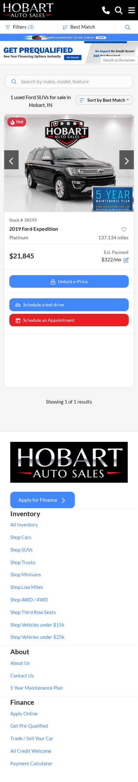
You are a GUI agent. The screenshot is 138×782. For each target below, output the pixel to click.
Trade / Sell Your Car (31, 738)
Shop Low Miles (26, 587)
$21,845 (21, 256)
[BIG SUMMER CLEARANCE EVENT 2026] (69, 37)
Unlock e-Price (73, 281)
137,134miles (113, 237)
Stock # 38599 (23, 220)
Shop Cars (20, 537)
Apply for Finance (37, 500)
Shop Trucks (23, 562)
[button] (105, 9)
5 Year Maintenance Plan (36, 688)
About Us (20, 663)
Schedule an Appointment (48, 320)
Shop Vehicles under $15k (37, 625)
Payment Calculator (31, 763)
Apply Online (24, 713)
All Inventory (24, 524)
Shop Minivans (25, 574)
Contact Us (22, 675)
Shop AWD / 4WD (29, 599)
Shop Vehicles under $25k (37, 637)
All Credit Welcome (30, 751)
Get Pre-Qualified (29, 726)
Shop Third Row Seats (33, 612)
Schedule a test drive (43, 304)
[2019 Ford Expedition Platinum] (69, 163)
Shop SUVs (21, 550)
